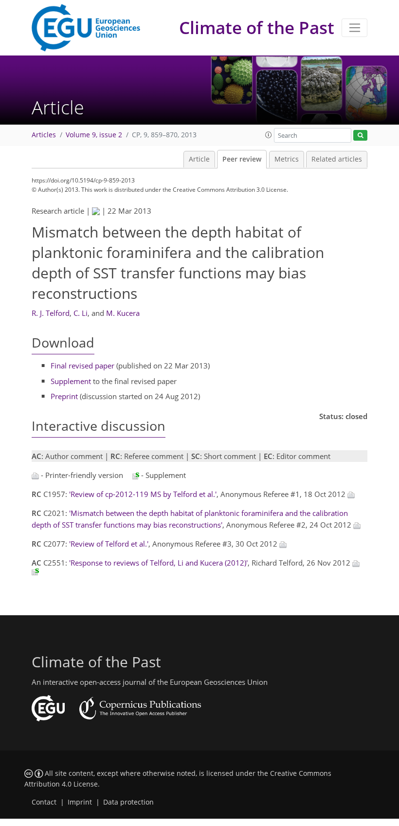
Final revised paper (82, 365)
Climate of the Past (256, 27)
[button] (268, 134)
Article (199, 159)
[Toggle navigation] (354, 27)
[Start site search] (360, 135)
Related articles (336, 159)
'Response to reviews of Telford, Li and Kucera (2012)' (158, 563)
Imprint (80, 802)
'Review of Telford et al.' (108, 544)
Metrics (286, 159)
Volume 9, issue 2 (94, 134)
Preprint (64, 396)
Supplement (71, 381)
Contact (44, 802)
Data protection (128, 802)
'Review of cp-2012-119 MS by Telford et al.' (143, 494)
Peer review (241, 159)
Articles (44, 134)
